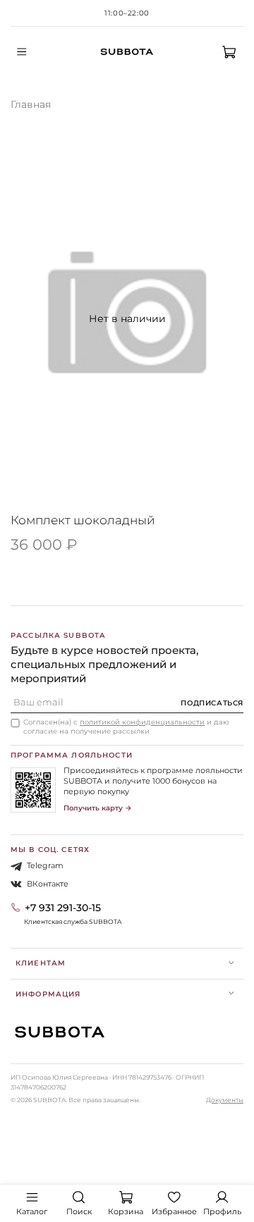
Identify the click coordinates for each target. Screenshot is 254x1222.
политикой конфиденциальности (142, 722)
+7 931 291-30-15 (63, 907)
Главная (31, 104)
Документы (224, 1100)
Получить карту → (98, 808)
